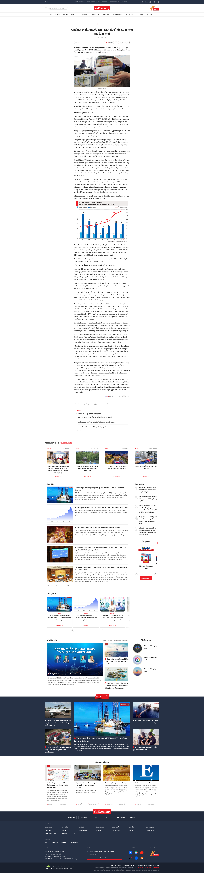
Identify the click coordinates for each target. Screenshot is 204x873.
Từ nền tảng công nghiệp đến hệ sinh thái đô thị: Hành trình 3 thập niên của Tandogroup (116, 686)
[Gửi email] (122, 42)
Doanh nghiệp (118, 14)
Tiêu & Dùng (91, 2)
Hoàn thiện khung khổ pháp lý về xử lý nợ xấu (92, 427)
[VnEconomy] (102, 202)
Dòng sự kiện (102, 762)
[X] (142, 2)
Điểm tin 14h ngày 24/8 (150, 647)
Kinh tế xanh (95, 14)
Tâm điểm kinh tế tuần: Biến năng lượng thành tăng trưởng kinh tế (116, 661)
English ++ (125, 2)
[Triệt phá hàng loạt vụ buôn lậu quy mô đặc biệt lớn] (146, 737)
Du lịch (77, 448)
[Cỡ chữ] (78, 42)
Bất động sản (130, 14)
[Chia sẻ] (129, 42)
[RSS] (142, 858)
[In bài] (75, 42)
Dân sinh (149, 14)
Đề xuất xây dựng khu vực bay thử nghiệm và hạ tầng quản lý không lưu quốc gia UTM (58, 723)
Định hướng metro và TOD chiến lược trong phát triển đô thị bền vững (57, 785)
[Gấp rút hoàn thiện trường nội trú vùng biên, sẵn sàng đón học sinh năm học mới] (58, 737)
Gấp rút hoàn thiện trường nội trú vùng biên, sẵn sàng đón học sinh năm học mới (58, 750)
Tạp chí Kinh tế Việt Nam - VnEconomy (148, 867)
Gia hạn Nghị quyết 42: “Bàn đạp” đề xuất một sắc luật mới (96, 422)
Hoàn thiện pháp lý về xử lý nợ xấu (88, 414)
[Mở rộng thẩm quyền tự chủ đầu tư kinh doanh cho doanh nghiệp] (146, 710)
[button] (102, 630)
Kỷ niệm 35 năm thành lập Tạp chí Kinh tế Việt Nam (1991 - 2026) (87, 785)
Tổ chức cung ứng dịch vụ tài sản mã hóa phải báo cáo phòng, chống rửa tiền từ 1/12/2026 (101, 569)
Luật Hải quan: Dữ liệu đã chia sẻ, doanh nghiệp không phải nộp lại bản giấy (148, 520)
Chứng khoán (79, 2)
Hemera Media (72, 866)
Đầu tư (65, 14)
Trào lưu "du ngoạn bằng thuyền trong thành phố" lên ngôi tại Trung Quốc (87, 468)
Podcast (110, 640)
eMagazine (125, 640)
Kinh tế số (84, 14)
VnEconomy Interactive (143, 783)
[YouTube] (150, 2)
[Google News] (158, 2)
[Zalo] (146, 2)
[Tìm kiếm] (50, 8)
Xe (99, 2)
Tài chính (74, 14)
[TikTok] (154, 2)
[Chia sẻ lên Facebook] (116, 42)
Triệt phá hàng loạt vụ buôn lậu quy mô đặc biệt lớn (145, 749)
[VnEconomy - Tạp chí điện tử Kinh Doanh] (102, 811)
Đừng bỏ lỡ (51, 594)
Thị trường (106, 14)
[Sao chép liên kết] (125, 42)
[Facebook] (139, 2)
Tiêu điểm (57, 14)
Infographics (117, 640)
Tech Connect (114, 2)
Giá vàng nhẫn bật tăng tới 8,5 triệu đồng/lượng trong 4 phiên (97, 527)
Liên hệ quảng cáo (104, 858)
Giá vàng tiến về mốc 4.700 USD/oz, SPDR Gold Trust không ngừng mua (101, 507)
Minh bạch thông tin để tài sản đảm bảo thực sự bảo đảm (95, 417)
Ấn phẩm (146, 542)
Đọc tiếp (50, 484)
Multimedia (52, 640)
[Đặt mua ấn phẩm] (154, 7)
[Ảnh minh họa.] (102, 55)
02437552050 (93, 854)
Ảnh (46, 842)
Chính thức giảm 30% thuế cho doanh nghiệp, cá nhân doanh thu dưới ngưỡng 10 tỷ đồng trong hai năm (100, 549)
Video (59, 613)
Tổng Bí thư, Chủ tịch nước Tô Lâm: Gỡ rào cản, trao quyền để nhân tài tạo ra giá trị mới (112, 618)
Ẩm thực (137, 448)
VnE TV (104, 2)
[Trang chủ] (51, 14)
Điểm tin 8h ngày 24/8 (150, 670)
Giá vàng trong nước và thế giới (116, 783)
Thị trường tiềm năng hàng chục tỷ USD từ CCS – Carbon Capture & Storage (99, 489)
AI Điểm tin (146, 640)
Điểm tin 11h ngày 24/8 (150, 659)
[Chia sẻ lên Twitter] (119, 42)
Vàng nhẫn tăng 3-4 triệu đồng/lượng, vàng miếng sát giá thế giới (147, 490)
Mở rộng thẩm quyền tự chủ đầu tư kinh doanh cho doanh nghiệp (145, 722)
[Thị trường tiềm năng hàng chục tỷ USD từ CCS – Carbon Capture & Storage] (102, 719)
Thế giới (140, 14)
